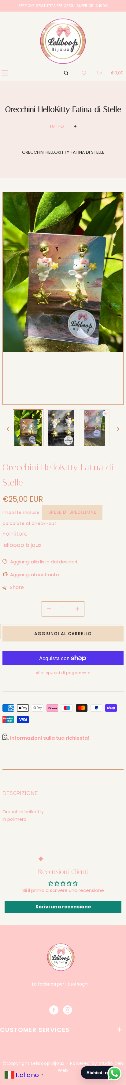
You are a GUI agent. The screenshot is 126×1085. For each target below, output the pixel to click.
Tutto (56, 126)
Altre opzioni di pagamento (63, 672)
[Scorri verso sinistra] (7, 429)
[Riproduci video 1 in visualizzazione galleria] (95, 427)
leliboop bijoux (22, 545)
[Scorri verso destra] (118, 429)
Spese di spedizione (72, 512)
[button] (4, 73)
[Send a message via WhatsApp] (114, 1073)
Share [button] (17, 587)
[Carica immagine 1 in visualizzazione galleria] (28, 427)
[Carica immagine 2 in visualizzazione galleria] (61, 427)
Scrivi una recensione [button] (63, 906)
